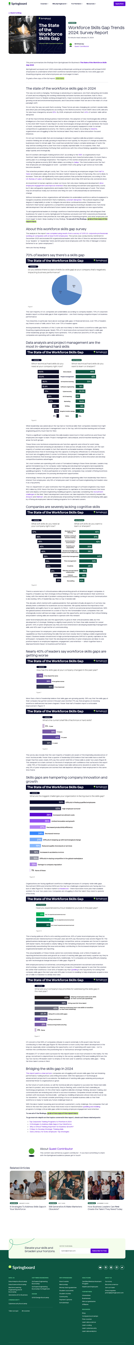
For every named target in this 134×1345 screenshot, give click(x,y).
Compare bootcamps (90, 1316)
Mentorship (63, 1284)
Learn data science (89, 1322)
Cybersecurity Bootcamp (18, 1303)
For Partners (76, 4)
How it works (64, 1281)
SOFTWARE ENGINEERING (40, 1277)
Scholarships (64, 1302)
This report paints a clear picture (39, 1073)
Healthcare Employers (90, 1287)
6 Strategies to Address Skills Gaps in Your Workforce (51, 1124)
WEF (80, 155)
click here (60, 78)
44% (86, 112)
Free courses (87, 1319)
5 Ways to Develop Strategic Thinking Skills (46, 1129)
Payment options (65, 1299)
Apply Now (119, 4)
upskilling (74, 970)
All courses (26, 1311)
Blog (83, 1313)
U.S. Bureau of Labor (34, 179)
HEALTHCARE (86, 1277)
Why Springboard (59, 4)
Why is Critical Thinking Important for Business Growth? (52, 1127)
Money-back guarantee (68, 1287)
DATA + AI (11, 1277)
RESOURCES (86, 1309)
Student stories (65, 1293)
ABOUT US (108, 1277)
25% (54, 112)
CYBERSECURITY (14, 1300)
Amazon (29, 497)
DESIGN (34, 1294)
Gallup (76, 162)
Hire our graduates (89, 1301)
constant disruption (74, 200)
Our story (108, 1281)
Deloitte (94, 129)
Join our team (110, 1287)
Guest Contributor (82, 46)
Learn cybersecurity (89, 1328)
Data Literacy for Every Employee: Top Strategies (49, 1132)
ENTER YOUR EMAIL (66, 1246)
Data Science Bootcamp (17, 1284)
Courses (44, 4)
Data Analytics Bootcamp (18, 1281)
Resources (91, 4)
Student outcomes (66, 1290)
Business (72, 23)
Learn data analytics (89, 1331)
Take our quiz (13, 1311)
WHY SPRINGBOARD (65, 1277)
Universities (86, 1295)
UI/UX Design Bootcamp (40, 1297)
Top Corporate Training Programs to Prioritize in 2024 (50, 1122)
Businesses (86, 1298)
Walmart (39, 497)
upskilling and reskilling (91, 1107)
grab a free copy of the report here (62, 1113)
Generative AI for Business (18, 1295)
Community (63, 1296)
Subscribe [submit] (99, 1251)
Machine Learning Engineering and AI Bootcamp (15, 1290)
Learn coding (87, 1325)
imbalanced (63, 889)
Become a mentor (111, 1284)
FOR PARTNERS (87, 1291)
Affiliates (85, 1304)
